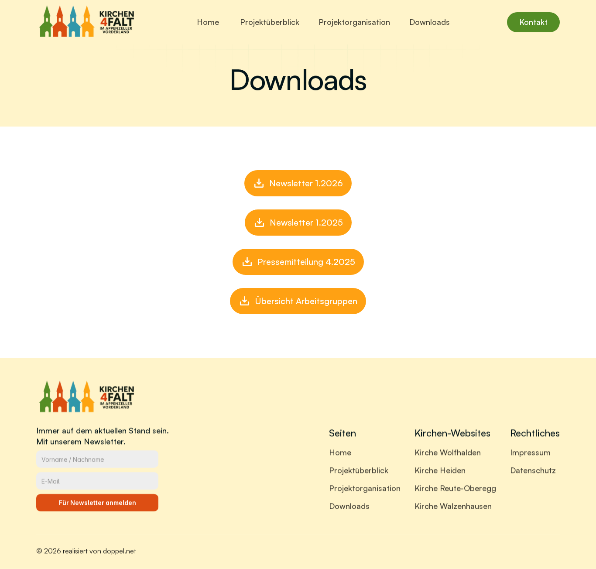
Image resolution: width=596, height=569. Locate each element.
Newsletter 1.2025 (306, 222)
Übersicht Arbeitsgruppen (306, 300)
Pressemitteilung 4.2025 (306, 261)
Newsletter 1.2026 (306, 183)
